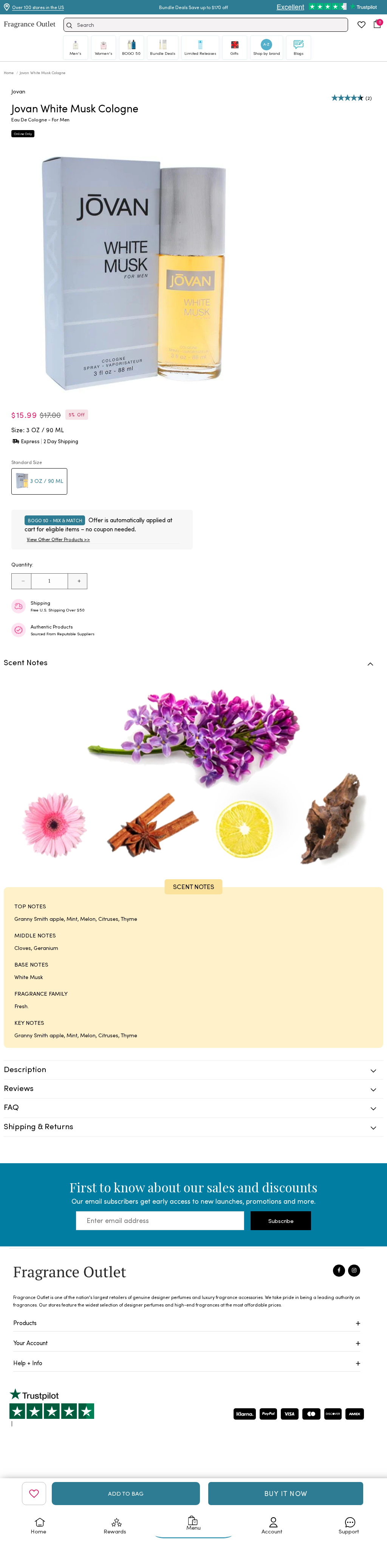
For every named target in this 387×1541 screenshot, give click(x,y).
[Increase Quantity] (77, 581)
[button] (377, 24)
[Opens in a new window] (51, 1407)
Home (9, 72)
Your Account (30, 1343)
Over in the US (38, 7)
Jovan (18, 91)
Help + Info (27, 1363)
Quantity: (22, 564)
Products (25, 1323)
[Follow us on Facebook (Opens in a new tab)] (339, 1271)
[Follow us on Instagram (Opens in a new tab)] (354, 1271)
